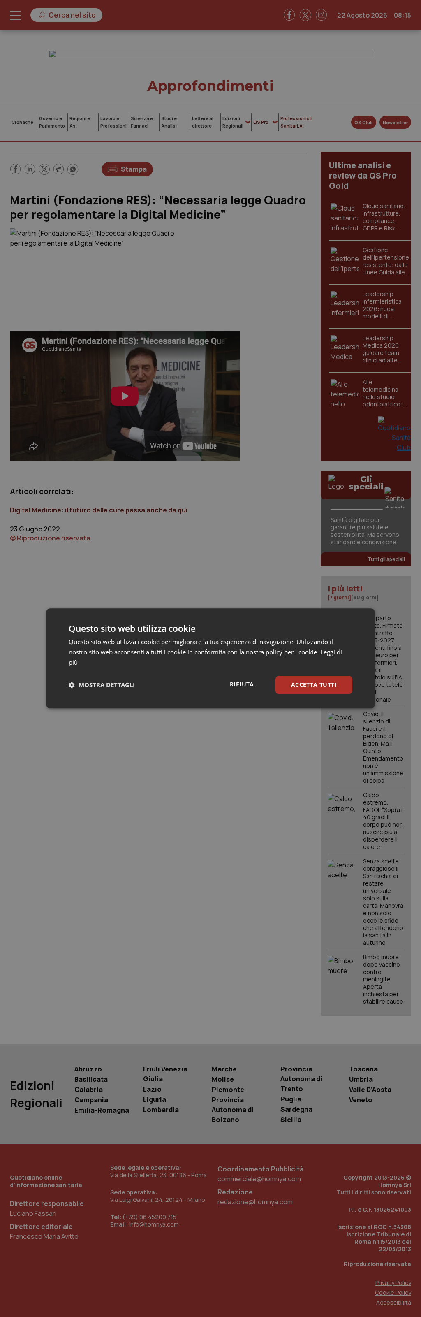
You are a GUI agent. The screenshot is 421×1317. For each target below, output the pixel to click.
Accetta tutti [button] (314, 685)
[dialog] (210, 658)
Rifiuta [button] (242, 684)
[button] (102, 684)
